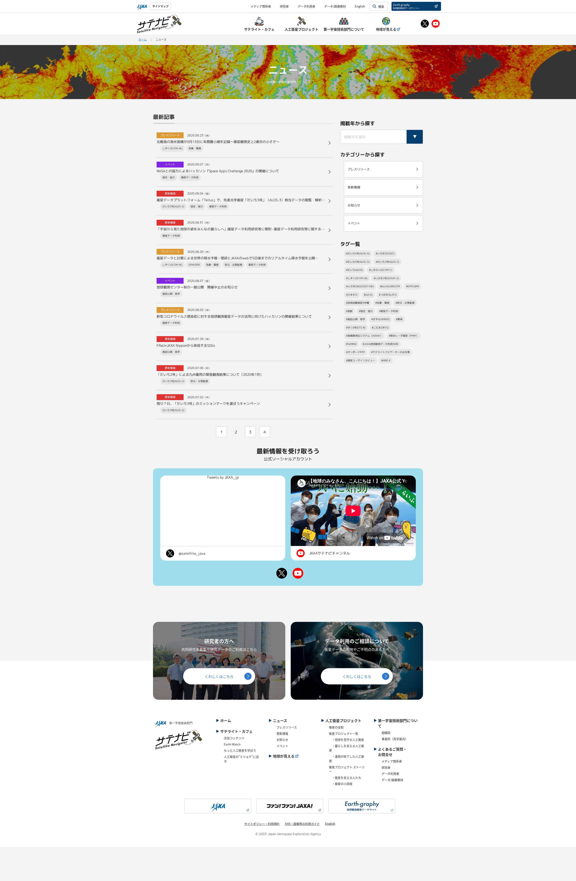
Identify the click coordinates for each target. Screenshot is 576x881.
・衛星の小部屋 (340, 783)
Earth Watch (232, 744)
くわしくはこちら (219, 676)
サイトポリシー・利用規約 (261, 824)
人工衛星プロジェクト (343, 720)
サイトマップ (160, 6)
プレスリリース (287, 727)
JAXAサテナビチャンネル (329, 553)
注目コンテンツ (234, 738)
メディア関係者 (261, 6)
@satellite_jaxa (192, 553)
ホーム (143, 39)
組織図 (386, 732)
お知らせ (282, 739)
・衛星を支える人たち (345, 777)
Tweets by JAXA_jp (223, 477)
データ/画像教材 (335, 6)
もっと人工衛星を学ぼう (240, 750)
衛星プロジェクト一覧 (343, 733)
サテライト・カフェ (236, 731)
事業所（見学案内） (395, 739)
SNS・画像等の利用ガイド (302, 824)
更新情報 (282, 733)
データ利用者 (306, 6)
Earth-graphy (406, 6)
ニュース (280, 720)
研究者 (284, 6)
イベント (282, 746)
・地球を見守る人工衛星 (346, 739)
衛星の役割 (336, 727)
